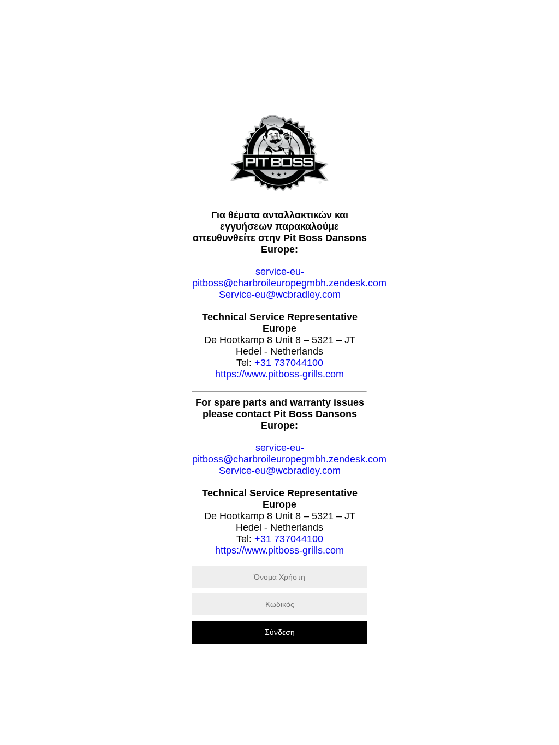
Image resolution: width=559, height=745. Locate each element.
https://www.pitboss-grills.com (279, 374)
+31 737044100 (288, 362)
